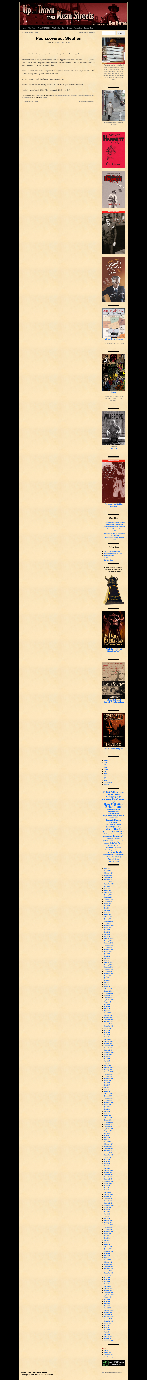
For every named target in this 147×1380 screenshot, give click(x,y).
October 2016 (108, 1100)
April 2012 (107, 1216)
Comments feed (108, 1355)
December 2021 (108, 967)
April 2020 (107, 1011)
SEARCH (121, 33)
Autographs (55, 95)
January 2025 (108, 895)
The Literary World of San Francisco (114, 505)
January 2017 (108, 1096)
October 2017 (108, 1076)
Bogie (113, 802)
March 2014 (107, 1168)
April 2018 (107, 1063)
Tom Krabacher (119, 855)
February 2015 (108, 1144)
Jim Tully (118, 827)
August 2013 (108, 1183)
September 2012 (108, 1205)
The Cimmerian (108, 854)
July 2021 (107, 978)
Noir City (106, 843)
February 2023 (108, 939)
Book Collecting (113, 804)
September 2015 (108, 1129)
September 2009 (108, 1273)
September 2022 (108, 949)
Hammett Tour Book (113, 824)
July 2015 (107, 1133)
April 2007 (107, 1332)
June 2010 (107, 1253)
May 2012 (107, 1214)
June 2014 (107, 1161)
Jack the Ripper (72, 95)
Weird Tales (113, 859)
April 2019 (107, 1037)
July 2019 (107, 1030)
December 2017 (108, 1072)
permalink (43, 97)
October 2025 (108, 882)
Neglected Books (109, 556)
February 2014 (108, 1170)
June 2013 (107, 1188)
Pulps (120, 843)
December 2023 (108, 921)
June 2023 (107, 932)
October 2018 (108, 1050)
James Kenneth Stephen (86, 95)
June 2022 (107, 956)
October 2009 (108, 1271)
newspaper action (119, 841)
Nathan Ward (107, 841)
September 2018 (108, 1052)
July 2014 (107, 1159)
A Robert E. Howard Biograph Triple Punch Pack (114, 701)
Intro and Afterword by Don (113, 748)
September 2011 (108, 1231)
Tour (105, 780)
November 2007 (108, 1317)
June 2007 (107, 1328)
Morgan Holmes (113, 839)
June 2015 (107, 1135)
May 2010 (107, 1255)
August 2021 (108, 976)
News (41, 95)
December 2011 (108, 1225)
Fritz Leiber (113, 822)
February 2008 (108, 1310)
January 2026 (108, 875)
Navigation (78, 28)
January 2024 (108, 919)
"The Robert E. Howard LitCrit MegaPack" (114, 650)
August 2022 (108, 952)
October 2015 (108, 1127)
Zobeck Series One (113, 861)
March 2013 (107, 1192)
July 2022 (107, 954)
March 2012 (107, 1218)
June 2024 (107, 908)
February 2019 (108, 1041)
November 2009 (108, 1269)
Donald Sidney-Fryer (113, 811)
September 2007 (108, 1321)
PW (117, 845)
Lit (38, 95)
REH (105, 776)
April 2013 (107, 1190)
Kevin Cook (118, 831)
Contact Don (88, 28)
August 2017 (108, 1081)
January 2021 (108, 991)
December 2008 (108, 1293)
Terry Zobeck (113, 852)
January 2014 (108, 1172)
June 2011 (107, 1238)
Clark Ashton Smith (113, 809)
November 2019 (108, 1022)
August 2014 (108, 1157)
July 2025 (107, 886)
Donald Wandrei (113, 813)
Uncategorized (108, 782)
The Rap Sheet (108, 560)
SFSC (105, 778)
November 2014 (108, 1151)
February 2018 (108, 1068)
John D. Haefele (113, 829)
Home (24, 28)
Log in (106, 1350)
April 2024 (107, 912)
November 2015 (108, 1124)
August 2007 (108, 1323)
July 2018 (107, 1057)
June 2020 (107, 1006)
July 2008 (107, 1299)
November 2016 (108, 1098)
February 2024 (108, 917)
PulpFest (113, 843)
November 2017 (108, 1074)
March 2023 (107, 936)
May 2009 (107, 1282)
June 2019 (107, 1033)
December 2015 (108, 1122)
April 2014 (107, 1166)
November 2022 (108, 945)
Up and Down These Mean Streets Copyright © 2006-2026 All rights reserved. (37, 1373)
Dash (105, 763)
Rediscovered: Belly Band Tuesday (115, 522)
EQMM (121, 816)
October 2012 (108, 1203)
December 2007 (108, 1314)
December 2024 (108, 897)
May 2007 (107, 1330)
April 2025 (107, 888)
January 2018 (108, 1070)
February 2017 (108, 1094)
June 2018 (107, 1059)
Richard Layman (110, 850)
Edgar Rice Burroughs (110, 816)
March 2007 (107, 1334)
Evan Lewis (113, 818)
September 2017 (108, 1078)
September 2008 (108, 1295)
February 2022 (108, 963)
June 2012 (107, 1212)
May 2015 (107, 1137)
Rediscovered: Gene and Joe (114, 524)
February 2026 (108, 873)
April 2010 (107, 1258)
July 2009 (107, 1277)
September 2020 (108, 1000)
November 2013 (108, 1177)
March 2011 (107, 1245)
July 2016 (107, 1107)
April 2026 (107, 869)
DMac (106, 765)
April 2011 (107, 1242)
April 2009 (107, 1284)
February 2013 (108, 1194)
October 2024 (108, 901)
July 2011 (107, 1236)
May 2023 (107, 934)
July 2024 (107, 906)
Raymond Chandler (113, 847)
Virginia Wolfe (26, 97)
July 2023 (107, 930)
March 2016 (107, 1116)
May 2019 (107, 1035)
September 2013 (108, 1181)
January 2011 (108, 1249)
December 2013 (108, 1175)
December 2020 (108, 993)
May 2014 (107, 1164)
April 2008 (107, 1306)
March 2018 (107, 1065)
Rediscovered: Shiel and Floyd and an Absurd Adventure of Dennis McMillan (114, 529)
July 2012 (107, 1210)
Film (105, 767)
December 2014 (108, 1148)
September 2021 (108, 974)
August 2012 (108, 1207)
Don (69, 42)
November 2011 (108, 1227)
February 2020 (108, 1015)
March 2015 (107, 1142)
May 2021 (107, 982)
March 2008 (107, 1308)
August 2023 (108, 928)
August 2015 (108, 1131)
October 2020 (108, 998)
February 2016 (108, 1118)
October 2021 (108, 971)
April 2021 (107, 984)
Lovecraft (118, 836)
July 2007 (107, 1325)
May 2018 (107, 1061)
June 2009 (107, 1280)
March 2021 (107, 987)
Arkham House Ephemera (114, 339)
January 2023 (108, 941)
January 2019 (108, 1043)
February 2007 (108, 1336)
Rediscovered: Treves (87, 32)
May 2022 (107, 958)
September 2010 (108, 1251)
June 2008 (107, 1301)
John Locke (107, 832)
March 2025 (107, 890)
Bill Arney (106, 800)
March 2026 (107, 871)
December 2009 (108, 1266)
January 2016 (108, 1120)
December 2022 (108, 943)
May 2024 (107, 910)
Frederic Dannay (113, 820)
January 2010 (108, 1264)
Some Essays (67, 28)
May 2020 (107, 1008)
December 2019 (108, 1019)
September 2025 (108, 884)
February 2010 (108, 1262)
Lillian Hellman (107, 836)
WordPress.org (108, 1357)
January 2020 (108, 1017)
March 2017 (107, 1092)
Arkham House (117, 792)
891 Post (106, 792)
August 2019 (108, 1028)
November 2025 (108, 880)
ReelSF (106, 558)
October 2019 (108, 1024)
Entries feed (107, 1352)
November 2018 (108, 1048)
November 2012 (108, 1201)
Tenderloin (119, 850)
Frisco (106, 769)
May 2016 (107, 1111)
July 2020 (107, 1004)
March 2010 (107, 1260)
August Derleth (113, 794)
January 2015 (108, 1146)
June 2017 (107, 1085)
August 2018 (108, 1054)
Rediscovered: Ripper (30, 32)
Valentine (108, 857)
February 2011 (108, 1247)
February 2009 (108, 1288)
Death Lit (114, 392)
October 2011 (108, 1229)
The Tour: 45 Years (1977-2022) (39, 28)
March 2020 (107, 1013)
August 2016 (108, 1105)
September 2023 (108, 925)
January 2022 (108, 965)
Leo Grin (120, 834)
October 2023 (108, 923)
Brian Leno (62, 95)
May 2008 (107, 1304)
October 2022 (108, 947)
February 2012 (108, 1220)
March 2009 (107, 1286)
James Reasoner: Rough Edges (113, 553)
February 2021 (108, 989)
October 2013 (108, 1179)
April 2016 (107, 1113)
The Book (113, 449)
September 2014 (108, 1155)
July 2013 (107, 1186)
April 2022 (107, 960)
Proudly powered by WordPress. (114, 1372)
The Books (56, 28)
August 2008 (108, 1297)
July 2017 (107, 1083)
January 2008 (108, 1312)
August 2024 (108, 904)
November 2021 (108, 969)
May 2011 (107, 1240)
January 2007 (108, 1339)
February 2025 (108, 893)
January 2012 (108, 1223)
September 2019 (108, 1026)
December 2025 (108, 877)
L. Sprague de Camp (110, 834)
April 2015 (107, 1140)
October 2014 (108, 1153)
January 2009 (108, 1290)
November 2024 (108, 899)
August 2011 (108, 1234)
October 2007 (108, 1319)
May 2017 (107, 1087)
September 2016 (108, 1102)
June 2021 (107, 980)
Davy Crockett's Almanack (112, 551)
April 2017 (107, 1089)
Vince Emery (116, 857)
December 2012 (108, 1199)
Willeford (107, 785)
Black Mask (118, 799)
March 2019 (107, 1039)
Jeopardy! (110, 826)
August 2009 (108, 1275)
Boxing (106, 760)
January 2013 (108, 1196)
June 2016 (107, 1109)
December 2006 (108, 1341)
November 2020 (108, 995)
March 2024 (107, 915)
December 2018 (108, 1046)
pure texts (112, 845)
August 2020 (108, 1002)
